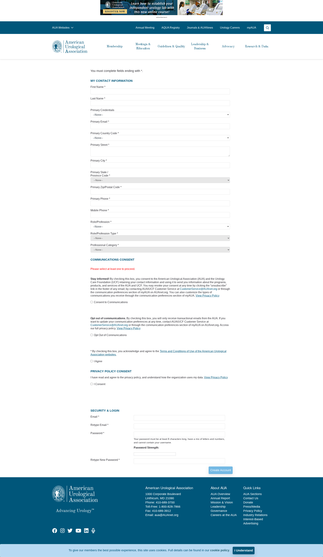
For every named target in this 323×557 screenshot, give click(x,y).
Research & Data (256, 46)
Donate (248, 502)
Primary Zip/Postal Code (106, 187)
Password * (97, 433)
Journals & (200, 27)
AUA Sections (252, 494)
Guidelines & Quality (171, 46)
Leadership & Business (200, 46)
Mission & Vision (222, 502)
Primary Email (100, 121)
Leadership (218, 506)
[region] (161, 7)
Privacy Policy (252, 511)
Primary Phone (100, 198)
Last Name (98, 98)
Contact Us (250, 498)
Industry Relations (255, 515)
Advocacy (228, 46)
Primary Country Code (105, 133)
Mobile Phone (100, 210)
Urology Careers (230, 27)
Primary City (99, 160)
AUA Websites (61, 27)
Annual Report (220, 498)
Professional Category (105, 245)
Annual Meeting (145, 27)
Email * (95, 416)
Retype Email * (99, 425)
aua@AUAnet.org (166, 515)
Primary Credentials (102, 110)
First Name (98, 86)
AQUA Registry (171, 27)
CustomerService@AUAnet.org (199, 288)
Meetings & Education (143, 46)
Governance (219, 511)
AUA (251, 27)
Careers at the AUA (224, 515)
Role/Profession (101, 221)
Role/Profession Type (104, 233)
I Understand (243, 550)
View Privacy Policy (207, 295)
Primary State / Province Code (100, 174)
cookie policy (219, 550)
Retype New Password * (105, 459)
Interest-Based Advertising (253, 521)
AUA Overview (220, 494)
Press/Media (251, 506)
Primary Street (100, 144)
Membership (114, 46)
